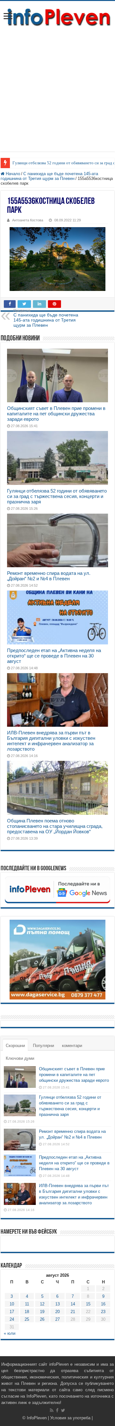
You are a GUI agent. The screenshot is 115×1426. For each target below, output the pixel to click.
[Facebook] (57, 1410)
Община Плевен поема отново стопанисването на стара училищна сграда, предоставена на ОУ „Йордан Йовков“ (55, 826)
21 (73, 1311)
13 (57, 1304)
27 (57, 1319)
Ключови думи (20, 1058)
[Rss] (51, 1410)
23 (103, 1311)
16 (103, 1304)
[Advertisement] (57, 94)
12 (42, 1304)
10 (12, 1304)
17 (12, 1311)
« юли (9, 1333)
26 (42, 1319)
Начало (12, 173)
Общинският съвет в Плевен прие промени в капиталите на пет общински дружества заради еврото (56, 413)
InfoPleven (37, 1417)
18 (27, 1311)
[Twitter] (63, 1410)
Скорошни (15, 1045)
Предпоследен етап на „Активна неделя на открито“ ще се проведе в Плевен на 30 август (54, 656)
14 (73, 1304)
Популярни (43, 1045)
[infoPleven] (57, 17)
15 (88, 1304)
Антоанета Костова (27, 220)
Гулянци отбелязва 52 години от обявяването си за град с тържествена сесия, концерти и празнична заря (57, 496)
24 (12, 1319)
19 (42, 1311)
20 (57, 1311)
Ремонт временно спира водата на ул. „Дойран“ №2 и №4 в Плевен (48, 575)
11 (27, 1304)
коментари (72, 1045)
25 (27, 1319)
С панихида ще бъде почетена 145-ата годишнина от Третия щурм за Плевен (49, 176)
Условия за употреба (70, 1417)
